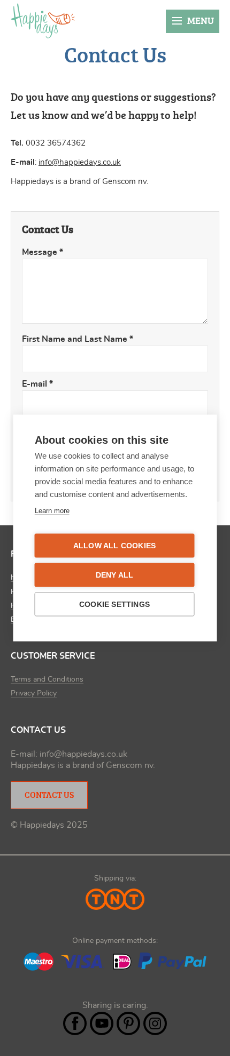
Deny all (115, 575)
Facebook (75, 1023)
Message (42, 252)
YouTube (101, 1023)
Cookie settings (114, 605)
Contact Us (49, 795)
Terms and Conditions (47, 679)
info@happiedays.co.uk (80, 162)
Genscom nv (129, 765)
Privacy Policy (34, 693)
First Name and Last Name (77, 339)
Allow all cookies (114, 546)
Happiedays (43, 20)
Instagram (155, 1023)
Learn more (52, 511)
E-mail (37, 384)
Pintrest (128, 1023)
